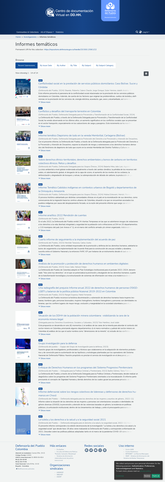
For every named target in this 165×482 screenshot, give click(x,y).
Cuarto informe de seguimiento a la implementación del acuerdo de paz (76, 239)
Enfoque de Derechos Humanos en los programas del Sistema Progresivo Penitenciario (85, 367)
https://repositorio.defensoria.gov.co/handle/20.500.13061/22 (70, 49)
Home (18, 37)
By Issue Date (46, 65)
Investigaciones (30, 37)
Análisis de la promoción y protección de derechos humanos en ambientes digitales (83, 263)
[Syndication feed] (146, 73)
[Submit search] (136, 32)
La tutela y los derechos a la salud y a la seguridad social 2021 (72, 419)
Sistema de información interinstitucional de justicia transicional (64, 458)
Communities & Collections (27, 32)
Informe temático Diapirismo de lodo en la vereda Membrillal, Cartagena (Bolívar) (81, 135)
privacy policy (145, 471)
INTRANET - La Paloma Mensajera (137, 454)
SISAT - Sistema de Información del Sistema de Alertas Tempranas (136, 457)
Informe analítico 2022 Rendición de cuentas (62, 215)
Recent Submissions (26, 65)
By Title (73, 65)
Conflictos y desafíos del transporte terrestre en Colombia (69, 111)
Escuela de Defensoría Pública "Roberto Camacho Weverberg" (66, 453)
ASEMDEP (60, 472)
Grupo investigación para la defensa (57, 343)
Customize (120, 476)
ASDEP (59, 477)
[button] (140, 32)
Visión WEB (130, 449)
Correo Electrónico (132, 452)
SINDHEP (60, 475)
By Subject (86, 65)
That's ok (155, 476)
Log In (145, 32)
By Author (61, 65)
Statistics (60, 32)
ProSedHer (60, 449)
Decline (147, 476)
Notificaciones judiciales (25, 469)
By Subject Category (104, 65)
